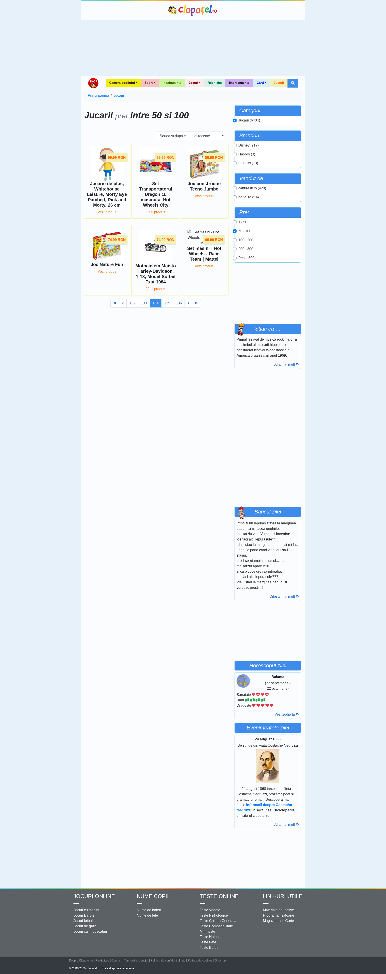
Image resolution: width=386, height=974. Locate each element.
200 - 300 (245, 249)
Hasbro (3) (246, 154)
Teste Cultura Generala (218, 921)
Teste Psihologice (214, 915)
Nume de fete (147, 915)
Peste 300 (246, 258)
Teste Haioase (211, 937)
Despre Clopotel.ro (81, 960)
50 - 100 (244, 231)
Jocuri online (94, 896)
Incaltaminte (172, 82)
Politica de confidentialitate (168, 960)
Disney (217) (248, 145)
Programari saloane (278, 915)
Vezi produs (107, 212)
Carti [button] (260, 82)
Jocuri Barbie (83, 915)
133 (144, 303)
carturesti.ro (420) (252, 188)
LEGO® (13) (248, 163)
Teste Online (219, 896)
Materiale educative (278, 910)
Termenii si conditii (136, 960)
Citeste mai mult (282, 596)
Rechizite (215, 82)
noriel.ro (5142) (250, 197)
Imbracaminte (239, 82)
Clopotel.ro (193, 10)
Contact (116, 960)
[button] (292, 83)
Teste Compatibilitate (216, 926)
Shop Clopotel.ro (93, 83)
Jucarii (279, 82)
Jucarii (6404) (249, 120)
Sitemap (220, 960)
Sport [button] (149, 82)
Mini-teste (207, 931)
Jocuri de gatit (84, 926)
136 (179, 303)
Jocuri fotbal (83, 921)
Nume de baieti (149, 910)
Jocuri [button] (193, 82)
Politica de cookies (200, 960)
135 (167, 303)
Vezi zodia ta (285, 714)
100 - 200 (245, 240)
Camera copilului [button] (122, 82)
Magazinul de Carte (278, 921)
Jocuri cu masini (86, 910)
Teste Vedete (210, 910)
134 (156, 303)
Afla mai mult (285, 364)
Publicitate (102, 960)
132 (132, 303)
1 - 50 (242, 222)
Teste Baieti (209, 947)
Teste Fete (208, 942)
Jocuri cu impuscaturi (90, 931)
